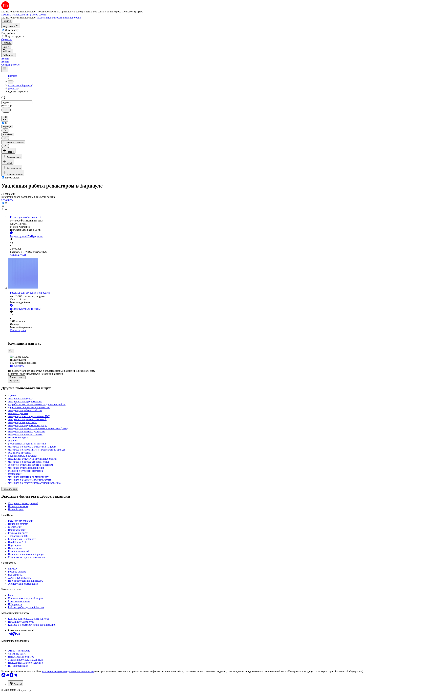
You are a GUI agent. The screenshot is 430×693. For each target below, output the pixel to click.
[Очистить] (6, 110)
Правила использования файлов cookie (59, 17)
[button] (5, 58)
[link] (7, 51)
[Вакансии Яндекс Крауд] (218, 336)
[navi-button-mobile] (4, 69)
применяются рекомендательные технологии (68, 671)
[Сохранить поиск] (4, 118)
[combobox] (16, 102)
